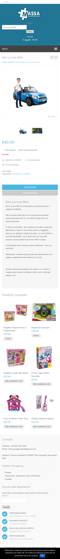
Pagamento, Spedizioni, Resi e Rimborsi (22, 476)
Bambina (11, 62)
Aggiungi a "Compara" (13, 160)
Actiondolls (21, 62)
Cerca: (30, 23)
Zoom (53, 116)
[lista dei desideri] (19, 321)
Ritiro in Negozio (17, 536)
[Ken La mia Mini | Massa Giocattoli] (37, 130)
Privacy (8, 472)
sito (40, 269)
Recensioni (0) (30, 193)
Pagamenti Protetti (18, 521)
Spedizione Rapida (17, 513)
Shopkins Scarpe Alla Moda (15, 373)
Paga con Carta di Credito (21, 528)
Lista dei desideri (12, 165)
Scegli (8, 339)
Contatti (8, 479)
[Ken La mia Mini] (23, 130)
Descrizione (30, 187)
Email (5, 496)
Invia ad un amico (33, 160)
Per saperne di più (13, 381)
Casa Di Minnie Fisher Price (15, 418)
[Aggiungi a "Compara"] (23, 321)
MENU (5, 49)
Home (4, 62)
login (6, 2)
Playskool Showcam (40, 327)
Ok (42, 556)
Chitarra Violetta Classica (42, 418)
